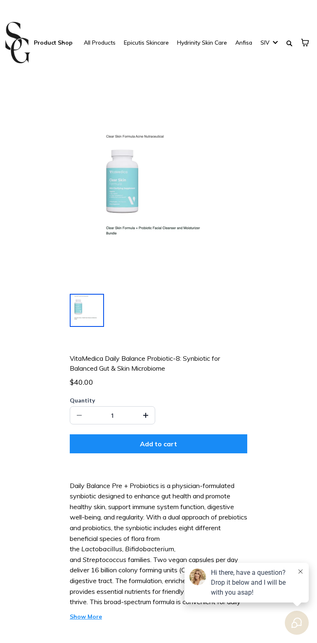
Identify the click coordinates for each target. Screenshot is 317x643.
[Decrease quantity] (79, 415)
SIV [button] (265, 42)
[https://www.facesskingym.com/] (18, 42)
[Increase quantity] (145, 415)
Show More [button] (86, 616)
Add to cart (158, 444)
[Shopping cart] (305, 42)
